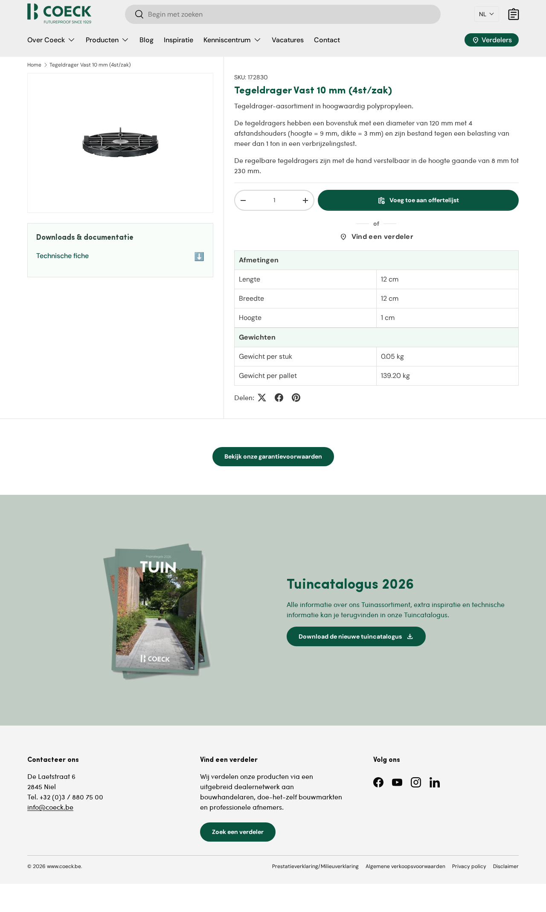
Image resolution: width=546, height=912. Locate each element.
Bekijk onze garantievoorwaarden (273, 456)
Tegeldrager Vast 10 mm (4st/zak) (90, 64)
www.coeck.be (64, 866)
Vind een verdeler (376, 236)
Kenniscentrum (227, 39)
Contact (327, 39)
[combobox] (283, 14)
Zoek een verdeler (238, 832)
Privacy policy (469, 866)
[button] (486, 14)
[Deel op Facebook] (279, 397)
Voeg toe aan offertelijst (418, 200)
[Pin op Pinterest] (296, 397)
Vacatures (288, 39)
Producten (102, 39)
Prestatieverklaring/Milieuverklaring (315, 866)
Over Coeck (46, 39)
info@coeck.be (50, 806)
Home (34, 64)
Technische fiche (120, 256)
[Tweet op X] (261, 397)
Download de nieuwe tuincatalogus (356, 636)
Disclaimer (506, 866)
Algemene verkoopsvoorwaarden (405, 866)
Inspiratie (178, 39)
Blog (146, 39)
